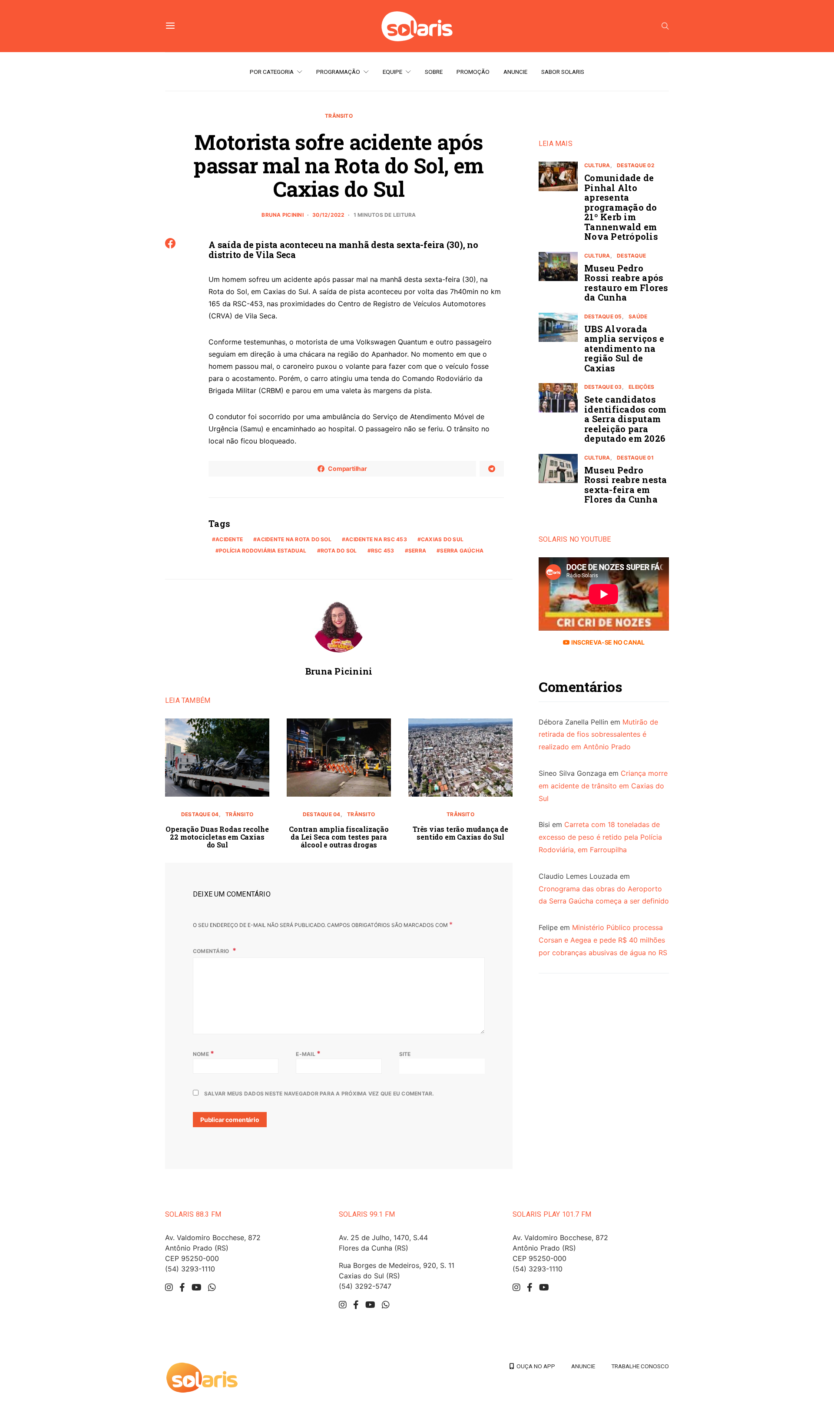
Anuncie (515, 71)
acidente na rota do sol (294, 539)
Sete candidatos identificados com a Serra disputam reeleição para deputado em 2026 (625, 419)
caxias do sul (442, 539)
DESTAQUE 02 (636, 165)
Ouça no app (534, 1366)
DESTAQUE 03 (603, 387)
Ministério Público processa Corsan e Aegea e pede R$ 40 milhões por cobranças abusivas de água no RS (603, 940)
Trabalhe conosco (640, 1366)
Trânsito (339, 116)
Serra (417, 550)
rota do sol (339, 550)
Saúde (638, 316)
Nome (203, 1053)
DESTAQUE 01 (635, 457)
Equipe (392, 71)
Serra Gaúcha (461, 550)
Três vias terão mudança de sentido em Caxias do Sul (460, 832)
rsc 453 (382, 550)
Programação (338, 71)
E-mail (308, 1053)
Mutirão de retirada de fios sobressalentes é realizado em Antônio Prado (598, 734)
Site (405, 1054)
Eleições (641, 387)
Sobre (434, 71)
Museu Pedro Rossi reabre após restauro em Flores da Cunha (626, 282)
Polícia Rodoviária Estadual (262, 550)
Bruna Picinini (282, 215)
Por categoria (272, 71)
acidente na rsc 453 (376, 539)
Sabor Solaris (562, 71)
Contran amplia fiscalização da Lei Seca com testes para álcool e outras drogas (339, 836)
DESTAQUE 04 (200, 814)
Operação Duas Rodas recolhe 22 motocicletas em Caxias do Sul (217, 836)
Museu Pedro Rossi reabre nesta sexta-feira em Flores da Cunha (625, 484)
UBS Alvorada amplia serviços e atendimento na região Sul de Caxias (624, 348)
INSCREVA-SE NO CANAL (607, 642)
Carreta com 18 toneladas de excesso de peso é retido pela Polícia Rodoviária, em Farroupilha (600, 837)
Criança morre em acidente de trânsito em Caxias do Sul (603, 786)
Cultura (597, 165)
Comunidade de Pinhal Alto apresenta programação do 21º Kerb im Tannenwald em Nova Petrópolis (621, 207)
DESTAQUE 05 (603, 316)
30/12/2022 (328, 215)
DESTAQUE (631, 255)
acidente (229, 539)
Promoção (473, 71)
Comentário (212, 951)
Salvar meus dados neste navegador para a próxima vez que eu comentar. (319, 1093)
